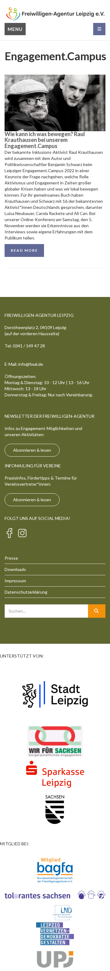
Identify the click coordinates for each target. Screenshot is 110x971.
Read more (24, 250)
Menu (15, 29)
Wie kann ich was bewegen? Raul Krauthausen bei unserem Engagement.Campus (45, 140)
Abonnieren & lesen (32, 450)
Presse (11, 558)
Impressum (15, 580)
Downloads (15, 569)
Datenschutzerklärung (26, 592)
